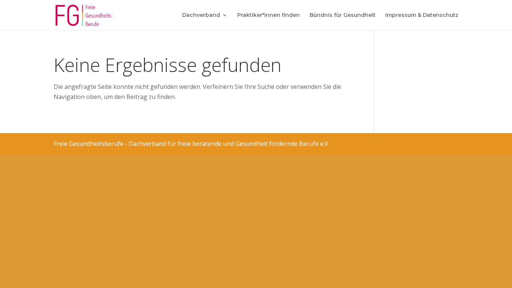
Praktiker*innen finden (268, 15)
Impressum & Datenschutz (421, 15)
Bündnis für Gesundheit (343, 15)
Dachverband (201, 15)
